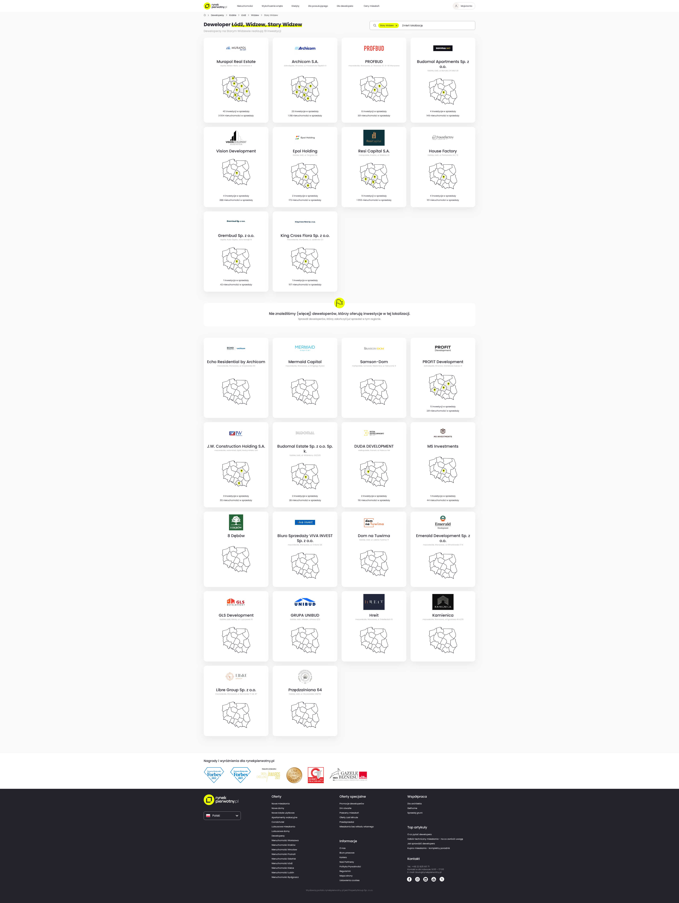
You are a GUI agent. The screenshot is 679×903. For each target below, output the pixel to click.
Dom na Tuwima (374, 535)
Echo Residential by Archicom (236, 361)
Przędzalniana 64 (305, 689)
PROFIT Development (443, 361)
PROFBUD (374, 61)
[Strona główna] (205, 15)
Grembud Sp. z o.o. (236, 235)
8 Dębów (236, 535)
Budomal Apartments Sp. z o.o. (443, 64)
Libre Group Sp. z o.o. (236, 689)
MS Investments (443, 446)
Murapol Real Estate (236, 61)
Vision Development (236, 150)
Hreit (374, 615)
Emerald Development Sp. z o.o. (443, 538)
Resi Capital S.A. (374, 150)
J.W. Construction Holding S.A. (236, 446)
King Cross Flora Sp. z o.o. (305, 235)
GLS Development (236, 615)
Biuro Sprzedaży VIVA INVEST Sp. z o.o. (305, 538)
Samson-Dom (374, 361)
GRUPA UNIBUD (305, 615)
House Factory (443, 150)
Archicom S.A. (305, 61)
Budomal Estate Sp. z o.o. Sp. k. (305, 449)
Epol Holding (305, 150)
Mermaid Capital (305, 361)
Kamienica (443, 615)
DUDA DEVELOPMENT (374, 446)
